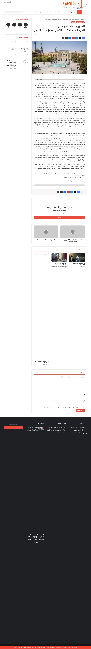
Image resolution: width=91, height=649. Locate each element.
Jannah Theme (17, 647)
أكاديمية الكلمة (65, 12)
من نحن (40, 12)
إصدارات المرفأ (52, 12)
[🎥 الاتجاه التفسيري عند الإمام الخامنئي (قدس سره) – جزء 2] (77, 257)
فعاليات (59, 12)
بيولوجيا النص (13, 48)
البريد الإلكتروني (81, 400)
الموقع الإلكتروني (55, 400)
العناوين (73, 22)
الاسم (83, 394)
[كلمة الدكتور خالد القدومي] (23, 57)
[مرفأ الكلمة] (74, 5)
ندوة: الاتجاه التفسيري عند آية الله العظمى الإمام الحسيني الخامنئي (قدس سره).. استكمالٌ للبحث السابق (59, 265)
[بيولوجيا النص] (11, 44)
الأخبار (79, 12)
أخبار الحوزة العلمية (76, 19)
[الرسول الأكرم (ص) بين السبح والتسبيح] (23, 44)
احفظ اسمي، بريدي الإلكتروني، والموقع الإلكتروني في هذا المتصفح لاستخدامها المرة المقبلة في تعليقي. (64, 406)
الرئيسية (84, 12)
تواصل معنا (34, 12)
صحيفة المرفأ (73, 12)
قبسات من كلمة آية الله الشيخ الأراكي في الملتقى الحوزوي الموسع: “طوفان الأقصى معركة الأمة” (11, 63)
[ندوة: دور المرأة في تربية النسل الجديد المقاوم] (41, 587)
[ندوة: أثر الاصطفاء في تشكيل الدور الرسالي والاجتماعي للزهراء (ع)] (35, 538)
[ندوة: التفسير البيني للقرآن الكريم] (28, 429)
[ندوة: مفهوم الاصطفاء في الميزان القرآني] (28, 537)
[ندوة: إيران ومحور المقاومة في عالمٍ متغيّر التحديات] (41, 306)
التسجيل (45, 12)
